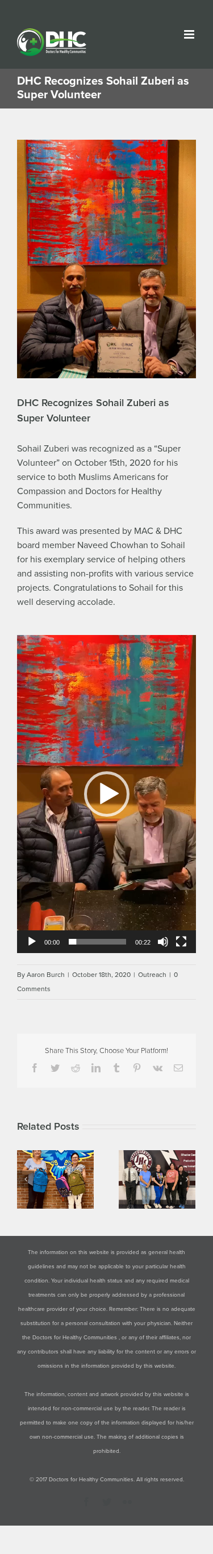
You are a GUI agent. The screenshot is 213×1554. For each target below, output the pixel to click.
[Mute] (163, 941)
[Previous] (25, 1179)
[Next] (186, 1179)
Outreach (152, 975)
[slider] (97, 942)
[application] (106, 794)
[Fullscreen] (181, 941)
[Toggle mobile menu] (190, 34)
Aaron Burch (46, 975)
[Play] (31, 941)
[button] (107, 794)
